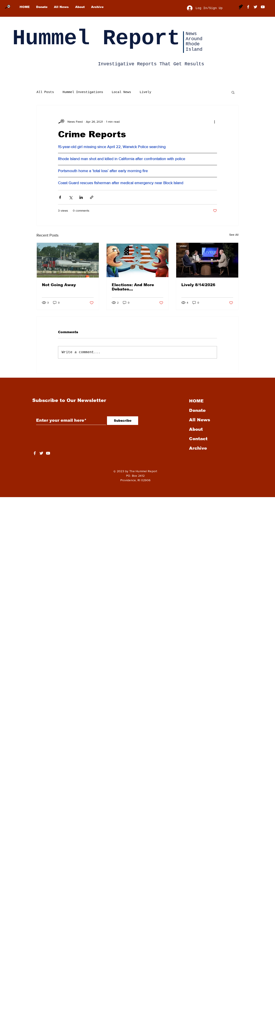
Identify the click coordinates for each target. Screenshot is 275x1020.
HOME (196, 401)
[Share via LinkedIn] (81, 197)
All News (199, 419)
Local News (121, 92)
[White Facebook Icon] (34, 453)
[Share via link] (92, 197)
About (196, 429)
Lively (145, 92)
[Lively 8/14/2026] (207, 260)
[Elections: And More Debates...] (138, 260)
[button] (233, 92)
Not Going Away (59, 285)
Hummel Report (96, 38)
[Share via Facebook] (60, 197)
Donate (197, 410)
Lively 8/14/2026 (198, 285)
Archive (198, 448)
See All (233, 234)
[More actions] (214, 121)
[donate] (240, 7)
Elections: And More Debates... (133, 287)
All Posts (45, 92)
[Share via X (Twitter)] (71, 197)
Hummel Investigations (83, 92)
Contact (198, 438)
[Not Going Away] (68, 260)
